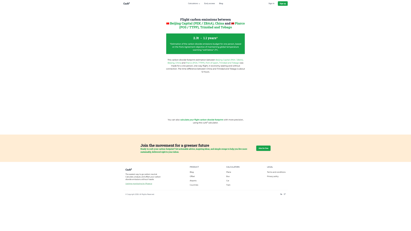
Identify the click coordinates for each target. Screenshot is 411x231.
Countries (194, 185)
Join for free (263, 148)
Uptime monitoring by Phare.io (138, 184)
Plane (228, 172)
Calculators (233, 167)
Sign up (283, 3)
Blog (221, 3)
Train (228, 185)
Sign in (271, 3)
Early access (209, 3)
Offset (192, 176)
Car (227, 181)
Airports (193, 181)
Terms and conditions (276, 172)
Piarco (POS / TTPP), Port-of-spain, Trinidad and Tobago (213, 63)
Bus (228, 176)
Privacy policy (273, 176)
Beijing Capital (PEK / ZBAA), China (197, 23)
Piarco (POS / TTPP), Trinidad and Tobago (212, 25)
